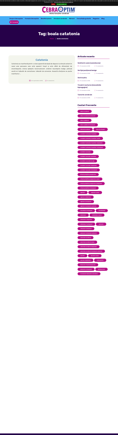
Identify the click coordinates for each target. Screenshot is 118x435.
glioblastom (101, 269)
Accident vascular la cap (87, 161)
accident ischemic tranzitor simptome (91, 142)
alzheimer (83, 215)
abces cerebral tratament (87, 115)
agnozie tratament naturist (88, 206)
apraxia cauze (95, 255)
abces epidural (84, 120)
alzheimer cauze (97, 215)
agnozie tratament (85, 201)
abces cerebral (84, 111)
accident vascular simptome (88, 165)
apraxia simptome (85, 260)
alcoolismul (101, 210)
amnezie (101, 224)
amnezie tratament (86, 228)
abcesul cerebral (85, 129)
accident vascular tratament (88, 170)
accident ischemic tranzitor (88, 133)
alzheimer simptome (86, 219)
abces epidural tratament (87, 124)
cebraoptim (100, 260)
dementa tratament (86, 269)
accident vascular (85, 151)
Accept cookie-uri (61, 4)
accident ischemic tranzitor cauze (90, 138)
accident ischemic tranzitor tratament (91, 147)
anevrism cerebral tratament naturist (91, 251)
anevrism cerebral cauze (87, 242)
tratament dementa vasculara (89, 273)
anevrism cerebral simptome (88, 246)
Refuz (53, 4)
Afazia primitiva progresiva (88, 174)
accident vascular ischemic (88, 156)
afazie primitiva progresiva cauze (90, 179)
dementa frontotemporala (87, 264)
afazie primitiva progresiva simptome (91, 183)
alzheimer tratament (86, 224)
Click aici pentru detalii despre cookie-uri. (63, 2)
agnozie (82, 192)
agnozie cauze (95, 192)
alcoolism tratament (86, 210)
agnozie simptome (85, 197)
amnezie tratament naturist (88, 233)
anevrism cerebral (85, 237)
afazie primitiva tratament (88, 188)
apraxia (82, 255)
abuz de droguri (100, 129)
